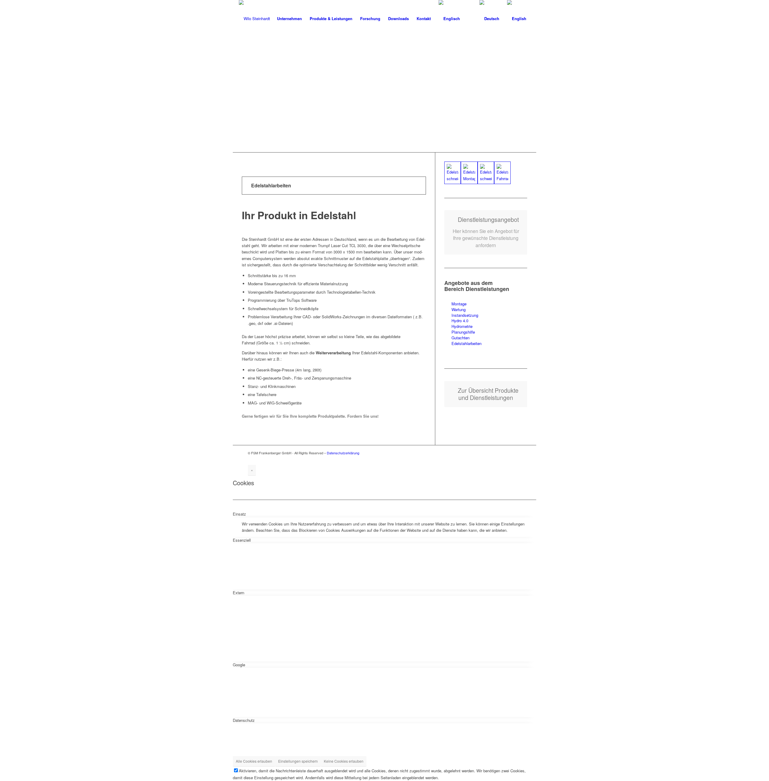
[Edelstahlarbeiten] (448, 344)
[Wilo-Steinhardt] (254, 18)
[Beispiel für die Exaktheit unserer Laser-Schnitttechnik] (502, 173)
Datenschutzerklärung (343, 452)
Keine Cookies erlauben (343, 761)
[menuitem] (289, 18)
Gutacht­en (460, 338)
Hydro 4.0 (459, 320)
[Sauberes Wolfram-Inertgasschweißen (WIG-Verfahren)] (486, 173)
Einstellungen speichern (298, 761)
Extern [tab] (238, 592)
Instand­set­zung (464, 315)
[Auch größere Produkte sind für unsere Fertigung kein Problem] (469, 173)
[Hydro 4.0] (448, 321)
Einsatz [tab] (239, 514)
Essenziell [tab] (242, 540)
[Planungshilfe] (448, 332)
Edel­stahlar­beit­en (466, 343)
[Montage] (448, 304)
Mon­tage (459, 304)
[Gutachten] (448, 338)
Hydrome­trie (462, 326)
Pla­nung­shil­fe (463, 332)
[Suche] (470, 18)
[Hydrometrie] (448, 326)
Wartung (458, 309)
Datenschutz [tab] (244, 720)
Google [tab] (239, 664)
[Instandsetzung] (448, 315)
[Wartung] (448, 310)
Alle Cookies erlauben (254, 761)
